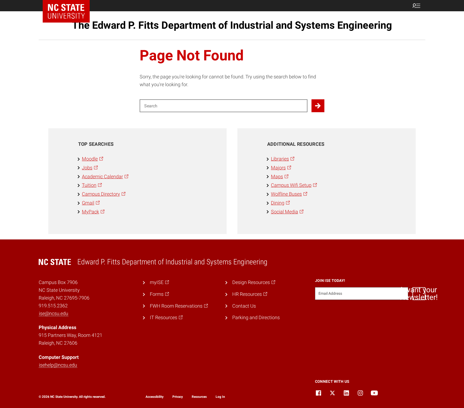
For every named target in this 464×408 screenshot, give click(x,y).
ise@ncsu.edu (53, 313)
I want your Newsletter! (418, 293)
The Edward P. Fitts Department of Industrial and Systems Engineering (232, 25)
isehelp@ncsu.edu (58, 365)
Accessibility (155, 397)
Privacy (177, 397)
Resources (199, 397)
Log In (220, 397)
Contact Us (244, 306)
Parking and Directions (256, 317)
